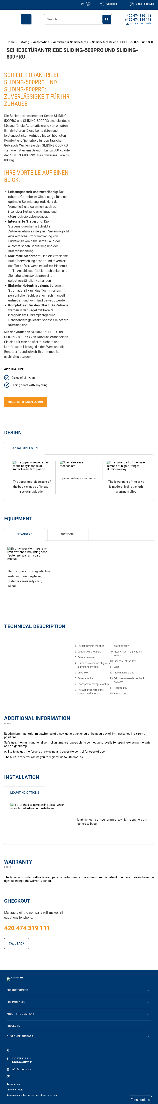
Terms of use (14, 1084)
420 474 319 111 (139, 16)
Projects (13, 1025)
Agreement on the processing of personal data (32, 1095)
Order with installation (25, 402)
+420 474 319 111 (138, 20)
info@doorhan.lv (21, 1069)
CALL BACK (16, 943)
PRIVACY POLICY (16, 1089)
